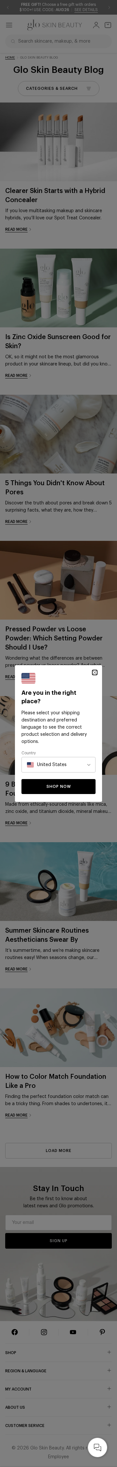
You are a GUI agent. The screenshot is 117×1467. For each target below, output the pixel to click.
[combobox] (47, 764)
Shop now (58, 786)
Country (28, 753)
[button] (94, 672)
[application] (97, 1447)
